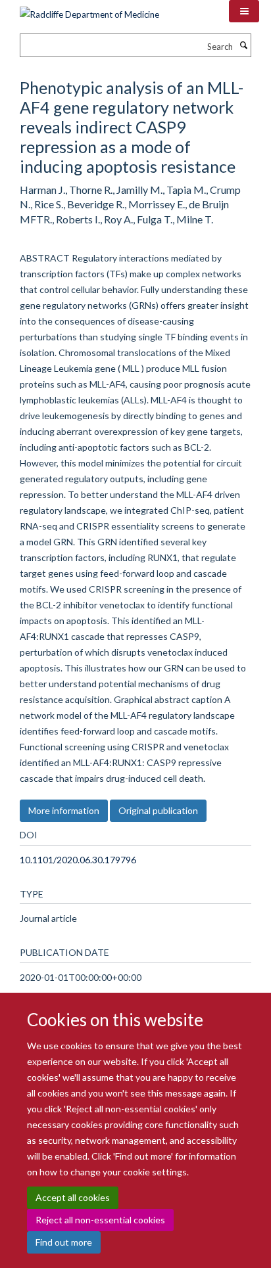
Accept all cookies (73, 1197)
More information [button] (63, 810)
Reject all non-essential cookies (100, 1219)
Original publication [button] (158, 810)
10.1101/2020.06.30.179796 (78, 859)
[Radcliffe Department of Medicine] (89, 10)
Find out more (64, 1242)
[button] (244, 11)
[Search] (243, 45)
